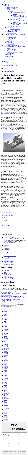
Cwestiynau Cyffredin (9, 277)
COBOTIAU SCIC (8, 5)
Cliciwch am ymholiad (6, 292)
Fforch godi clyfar (14, 30)
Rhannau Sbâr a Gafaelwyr (13, 50)
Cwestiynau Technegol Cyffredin (14, 52)
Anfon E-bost (4, 301)
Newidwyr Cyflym (14, 19)
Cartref (5, 61)
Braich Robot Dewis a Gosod (15, 299)
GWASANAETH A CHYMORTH (12, 45)
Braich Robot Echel (5, 296)
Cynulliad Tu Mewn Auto (13, 35)
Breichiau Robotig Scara (12, 7)
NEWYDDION (7, 54)
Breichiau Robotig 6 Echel (13, 8)
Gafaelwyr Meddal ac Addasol (20, 16)
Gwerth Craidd (10, 44)
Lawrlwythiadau (10, 53)
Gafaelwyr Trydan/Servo (18, 15)
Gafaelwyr (12, 11)
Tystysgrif (6, 273)
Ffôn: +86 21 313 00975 (9, 243)
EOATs (8, 10)
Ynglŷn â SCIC (10, 42)
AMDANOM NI (8, 41)
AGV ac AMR (10, 27)
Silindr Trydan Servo (11, 33)
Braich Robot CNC (15, 296)
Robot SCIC (4, 104)
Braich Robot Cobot (14, 297)
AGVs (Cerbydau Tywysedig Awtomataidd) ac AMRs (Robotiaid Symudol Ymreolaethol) (14, 111)
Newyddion (6, 62)
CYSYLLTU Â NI (8, 56)
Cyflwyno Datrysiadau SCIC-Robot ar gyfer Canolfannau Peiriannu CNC (14, 64)
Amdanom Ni (7, 270)
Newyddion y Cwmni (9, 71)
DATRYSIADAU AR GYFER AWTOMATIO (15, 34)
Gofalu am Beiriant (11, 37)
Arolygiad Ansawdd (11, 39)
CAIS (5, 272)
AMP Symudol (8, 295)
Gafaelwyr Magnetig (17, 18)
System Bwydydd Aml (12, 31)
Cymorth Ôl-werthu (11, 49)
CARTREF (6, 4)
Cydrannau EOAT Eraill (15, 26)
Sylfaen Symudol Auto (15, 29)
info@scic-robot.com (9, 237)
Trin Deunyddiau (11, 38)
